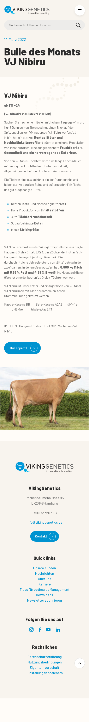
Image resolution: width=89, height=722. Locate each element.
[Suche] (78, 25)
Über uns (44, 579)
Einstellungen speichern (44, 673)
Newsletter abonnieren (44, 600)
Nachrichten (44, 573)
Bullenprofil (18, 348)
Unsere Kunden (44, 568)
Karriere (44, 584)
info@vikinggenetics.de (44, 522)
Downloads (44, 595)
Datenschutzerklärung (45, 657)
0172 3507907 (47, 513)
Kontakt (41, 536)
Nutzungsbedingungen (45, 662)
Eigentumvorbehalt (44, 667)
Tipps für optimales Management (45, 589)
